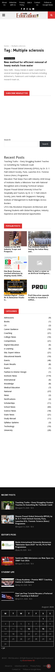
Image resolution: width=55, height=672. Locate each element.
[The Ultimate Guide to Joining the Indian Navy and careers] (39, 238)
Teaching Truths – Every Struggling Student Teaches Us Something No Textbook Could (34, 503)
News (6, 395)
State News (9, 414)
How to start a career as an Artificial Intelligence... (39, 272)
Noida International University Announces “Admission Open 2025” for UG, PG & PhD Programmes (33, 544)
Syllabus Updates (11, 422)
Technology (9, 426)
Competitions (10, 341)
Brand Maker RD (29, 660)
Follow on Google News (48, 3)
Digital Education (11, 345)
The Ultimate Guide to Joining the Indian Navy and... (38, 249)
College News (10, 337)
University (8, 430)
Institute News (10, 376)
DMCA (29, 2)
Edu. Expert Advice (12, 352)
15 (43, 629)
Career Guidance (11, 329)
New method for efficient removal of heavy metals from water (25, 64)
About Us (4, 3)
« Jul (3, 648)
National (7, 391)
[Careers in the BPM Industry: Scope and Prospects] (15, 238)
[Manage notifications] (49, 666)
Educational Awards (12, 356)
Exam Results (10, 364)
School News (9, 407)
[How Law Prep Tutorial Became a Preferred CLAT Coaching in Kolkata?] (7, 596)
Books (7, 321)
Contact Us (37, 3)
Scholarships (9, 403)
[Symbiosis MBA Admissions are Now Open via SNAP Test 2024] (7, 561)
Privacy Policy (22, 3)
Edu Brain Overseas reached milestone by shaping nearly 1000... (13, 273)
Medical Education (12, 387)
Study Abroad (10, 418)
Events (7, 360)
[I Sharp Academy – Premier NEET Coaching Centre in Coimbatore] (7, 582)
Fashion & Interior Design (15, 372)
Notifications (9, 399)
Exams (7, 368)
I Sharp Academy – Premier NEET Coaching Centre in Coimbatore (33, 580)
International (9, 379)
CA (5, 325)
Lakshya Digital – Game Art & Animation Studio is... (14, 297)
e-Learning (8, 348)
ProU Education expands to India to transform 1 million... (38, 297)
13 (29, 629)
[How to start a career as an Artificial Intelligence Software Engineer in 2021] (39, 263)
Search (7, 139)
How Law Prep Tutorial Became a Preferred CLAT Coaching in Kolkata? (33, 594)
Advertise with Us (12, 3)
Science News (9, 58)
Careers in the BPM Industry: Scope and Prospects (12, 249)
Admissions (9, 317)
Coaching (8, 333)
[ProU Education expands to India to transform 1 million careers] (39, 287)
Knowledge (9, 383)
